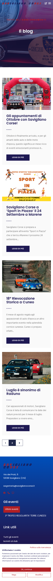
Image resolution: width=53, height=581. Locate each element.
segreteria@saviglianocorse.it (19, 485)
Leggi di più (18, 157)
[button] (49, 3)
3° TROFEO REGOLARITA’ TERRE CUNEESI (25, 516)
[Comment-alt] (13, 493)
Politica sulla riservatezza (40, 547)
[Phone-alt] (9, 493)
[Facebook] (4, 493)
